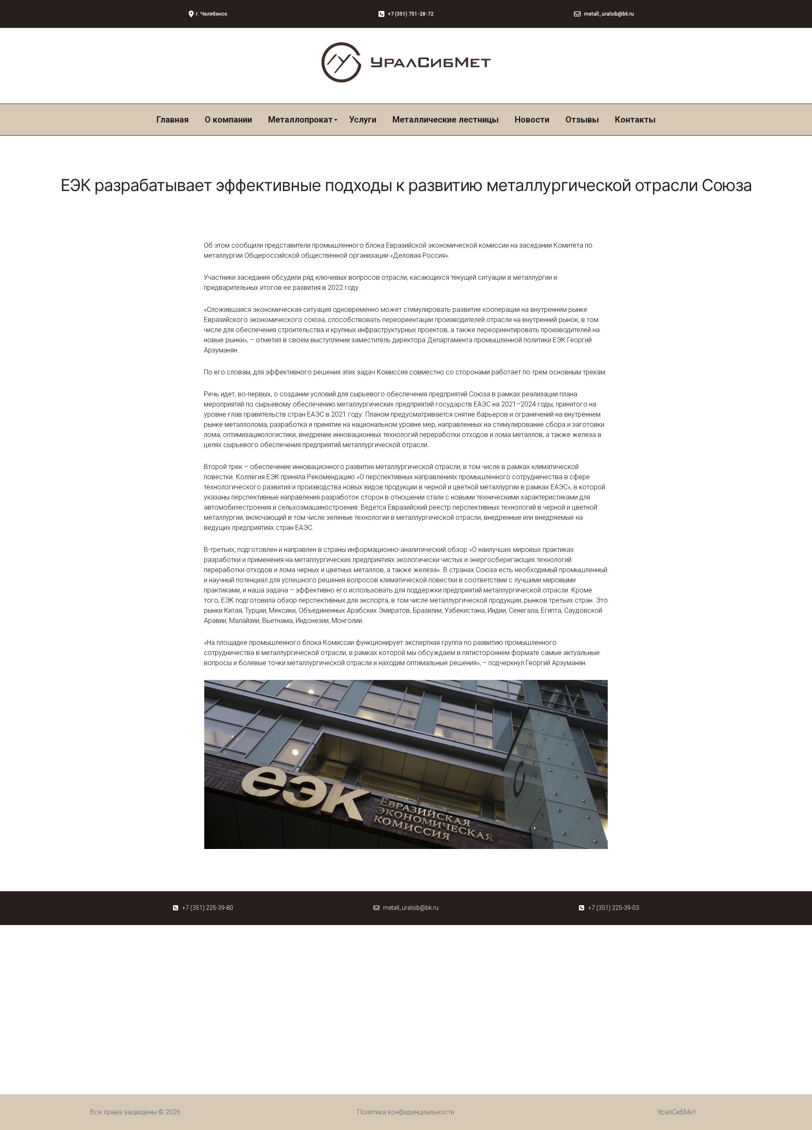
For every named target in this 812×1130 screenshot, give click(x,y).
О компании (228, 120)
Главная (172, 120)
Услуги (362, 120)
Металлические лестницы (445, 120)
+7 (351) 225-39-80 (207, 907)
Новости (532, 120)
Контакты (635, 120)
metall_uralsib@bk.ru (411, 907)
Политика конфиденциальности (405, 1112)
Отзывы (582, 120)
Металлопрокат (300, 120)
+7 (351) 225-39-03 (613, 907)
